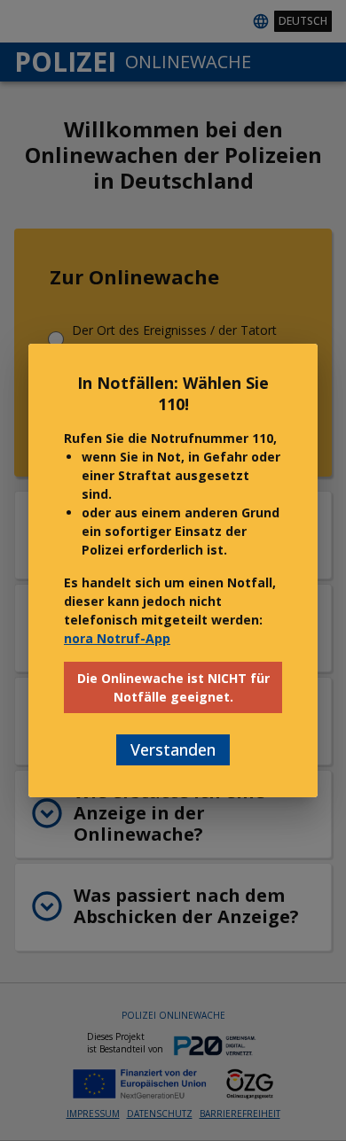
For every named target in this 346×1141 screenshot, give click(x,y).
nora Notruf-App (117, 638)
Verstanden (173, 749)
